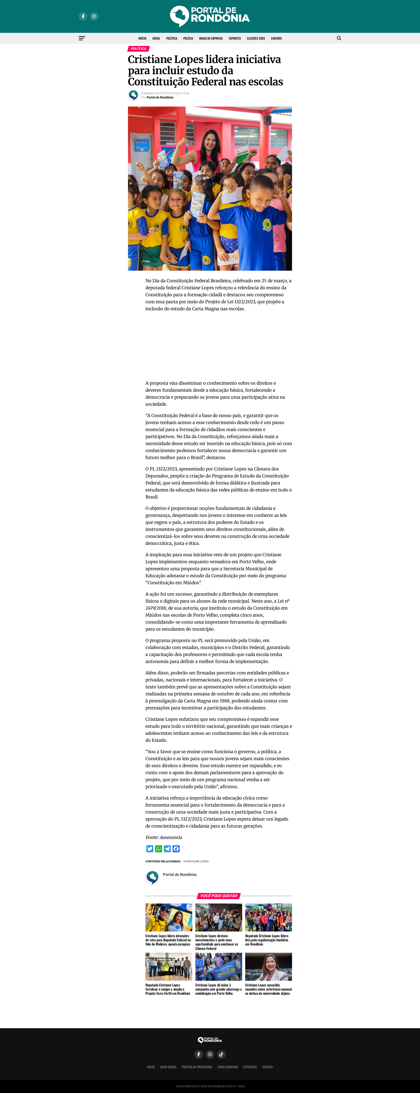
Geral (156, 38)
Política (171, 38)
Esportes (235, 38)
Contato (276, 38)
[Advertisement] (218, 347)
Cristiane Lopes (197, 861)
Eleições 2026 (256, 38)
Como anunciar (228, 1067)
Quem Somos (168, 1067)
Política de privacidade (197, 1067)
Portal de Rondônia (160, 97)
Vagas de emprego (211, 38)
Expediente (250, 1067)
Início (142, 38)
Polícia (188, 38)
